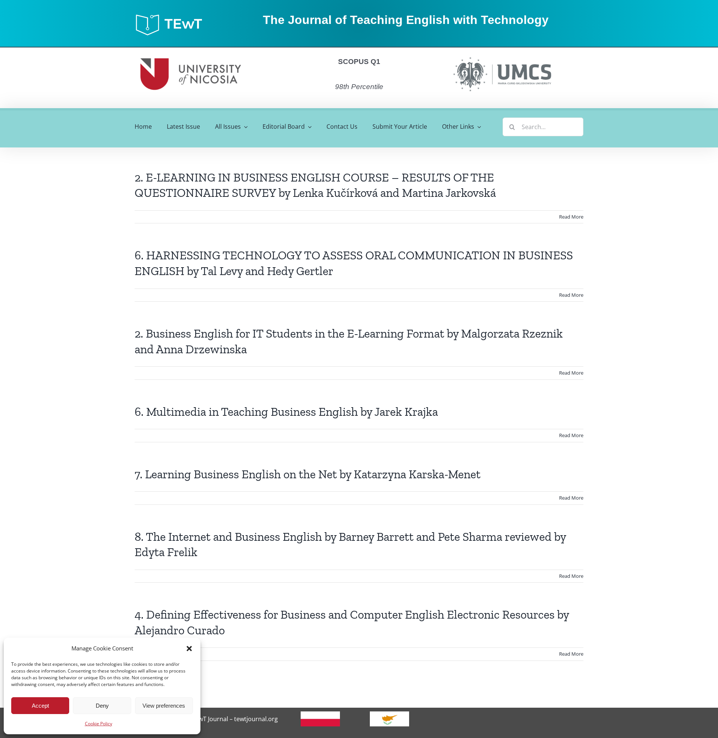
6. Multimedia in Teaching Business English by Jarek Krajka (286, 412)
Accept (40, 705)
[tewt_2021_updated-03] (172, 16)
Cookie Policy (98, 723)
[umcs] (502, 55)
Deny (102, 705)
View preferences (163, 705)
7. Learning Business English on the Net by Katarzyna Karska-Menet (308, 474)
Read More (571, 216)
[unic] (191, 50)
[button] (189, 648)
